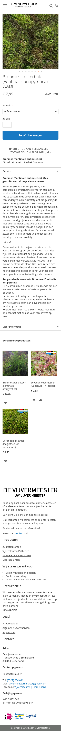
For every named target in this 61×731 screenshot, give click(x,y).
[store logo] (23, 5)
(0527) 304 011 (15, 680)
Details (7, 171)
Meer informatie (12, 326)
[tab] (30, 171)
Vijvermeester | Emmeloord (30, 687)
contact (19, 533)
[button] (19, 71)
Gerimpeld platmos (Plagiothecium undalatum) (13, 444)
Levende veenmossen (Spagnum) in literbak (43, 384)
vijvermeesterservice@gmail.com (27, 683)
